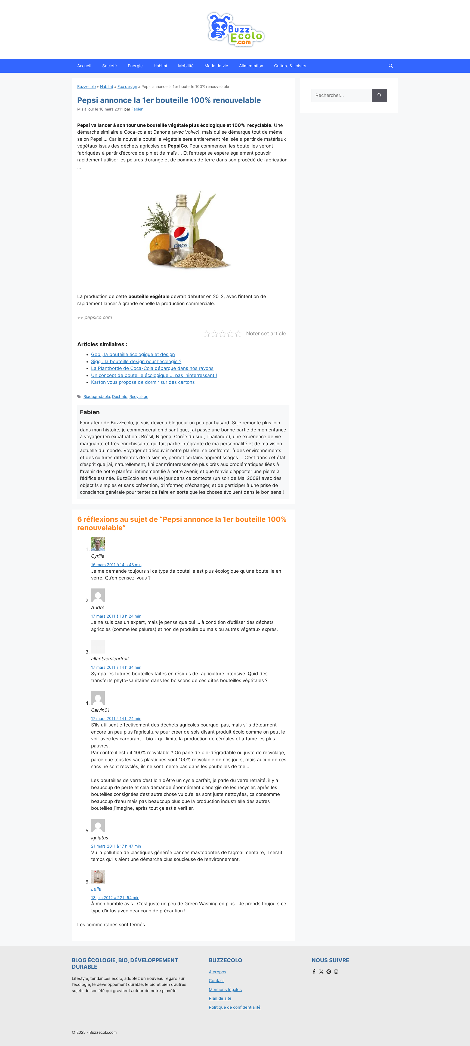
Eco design (127, 86)
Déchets (119, 396)
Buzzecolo (86, 86)
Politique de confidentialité (235, 1007)
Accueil (84, 65)
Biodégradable (97, 396)
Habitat (160, 65)
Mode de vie (216, 65)
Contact (216, 980)
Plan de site (220, 998)
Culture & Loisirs (290, 65)
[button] (390, 66)
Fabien (137, 109)
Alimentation (251, 65)
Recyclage (138, 396)
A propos (217, 971)
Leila (96, 889)
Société (109, 65)
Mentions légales (225, 989)
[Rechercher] (379, 95)
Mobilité (186, 65)
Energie (135, 65)
